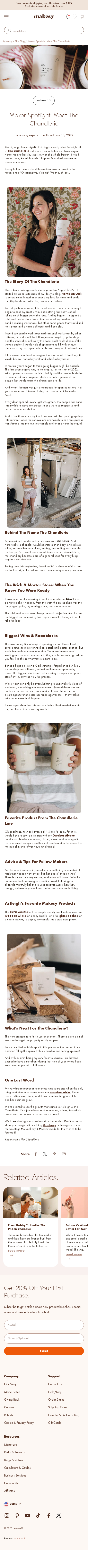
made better (12, 1392)
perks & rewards (15, 1452)
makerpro (10, 1444)
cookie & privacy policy (19, 1423)
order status (56, 1399)
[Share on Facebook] (35, 1153)
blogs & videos (13, 1460)
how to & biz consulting (63, 1415)
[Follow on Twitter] (59, 1515)
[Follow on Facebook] (48, 1515)
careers (9, 1407)
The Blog (20, 41)
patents (8, 1415)
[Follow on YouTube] (27, 1515)
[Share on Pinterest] (54, 1153)
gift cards (54, 1423)
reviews (8, 1538)
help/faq (54, 1392)
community (11, 1483)
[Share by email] (63, 1153)
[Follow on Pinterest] (17, 1515)
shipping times (57, 1407)
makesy (7, 41)
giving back (11, 1399)
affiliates (9, 1491)
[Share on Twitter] (45, 1153)
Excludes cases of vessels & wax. (44, 6)
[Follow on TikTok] (38, 1515)
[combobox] (44, 31)
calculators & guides (17, 1468)
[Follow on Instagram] (7, 1515)
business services (15, 1475)
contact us (55, 1384)
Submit (44, 1350)
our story (10, 1384)
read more (16, 1250)
